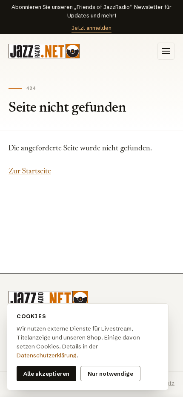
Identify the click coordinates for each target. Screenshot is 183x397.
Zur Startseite (30, 171)
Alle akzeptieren (46, 373)
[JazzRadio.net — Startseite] (44, 51)
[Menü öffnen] (165, 51)
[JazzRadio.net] (48, 299)
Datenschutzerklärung (47, 355)
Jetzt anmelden (91, 27)
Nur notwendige (110, 373)
